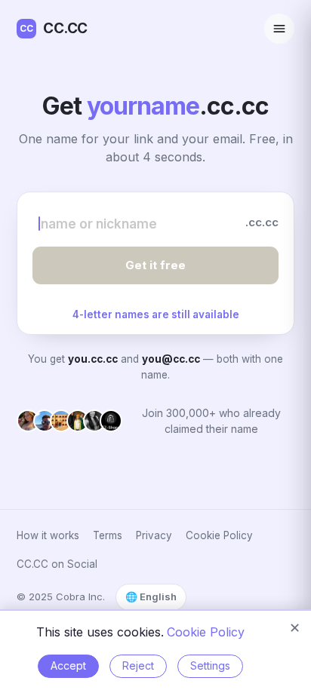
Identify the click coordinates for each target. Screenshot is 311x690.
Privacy (154, 535)
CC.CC (54, 28)
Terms (107, 535)
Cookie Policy (219, 535)
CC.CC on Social (57, 564)
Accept (68, 665)
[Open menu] (279, 29)
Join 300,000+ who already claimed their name (211, 420)
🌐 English (151, 596)
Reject (138, 665)
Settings (210, 665)
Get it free (155, 265)
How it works (48, 535)
